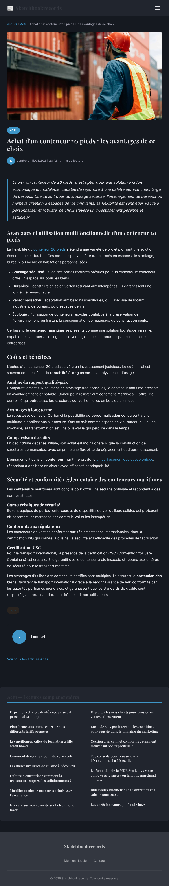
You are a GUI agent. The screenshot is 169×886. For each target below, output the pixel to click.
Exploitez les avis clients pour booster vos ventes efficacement (123, 714)
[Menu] (157, 7)
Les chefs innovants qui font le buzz (118, 804)
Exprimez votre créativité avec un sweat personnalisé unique (40, 714)
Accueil (12, 24)
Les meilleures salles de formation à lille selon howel (41, 743)
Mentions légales (76, 860)
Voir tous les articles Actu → (29, 659)
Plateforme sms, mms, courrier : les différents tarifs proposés (37, 729)
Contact (99, 860)
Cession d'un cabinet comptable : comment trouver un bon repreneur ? (123, 743)
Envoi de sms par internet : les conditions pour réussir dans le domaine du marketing (124, 729)
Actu (23, 24)
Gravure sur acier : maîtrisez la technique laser (42, 807)
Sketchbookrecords (34, 7)
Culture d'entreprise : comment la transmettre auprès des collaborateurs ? (40, 778)
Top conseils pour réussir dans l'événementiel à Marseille (114, 758)
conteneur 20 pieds (49, 249)
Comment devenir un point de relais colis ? (43, 756)
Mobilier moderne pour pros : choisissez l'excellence (41, 792)
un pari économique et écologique (124, 459)
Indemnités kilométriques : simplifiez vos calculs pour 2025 (123, 792)
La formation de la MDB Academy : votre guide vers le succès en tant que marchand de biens (123, 775)
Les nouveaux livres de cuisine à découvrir (42, 766)
